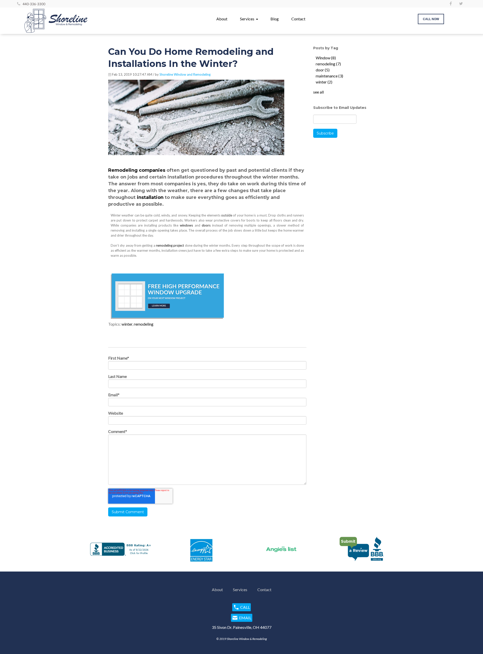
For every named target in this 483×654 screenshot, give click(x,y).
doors (206, 225)
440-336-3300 (34, 4)
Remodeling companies (136, 170)
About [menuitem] (221, 18)
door (323, 69)
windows (186, 225)
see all (318, 92)
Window (326, 57)
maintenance (329, 75)
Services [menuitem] (247, 18)
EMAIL (245, 617)
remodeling (143, 324)
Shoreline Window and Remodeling (185, 74)
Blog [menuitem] (274, 18)
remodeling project (170, 245)
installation (151, 197)
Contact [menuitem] (298, 18)
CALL (245, 607)
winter (127, 324)
